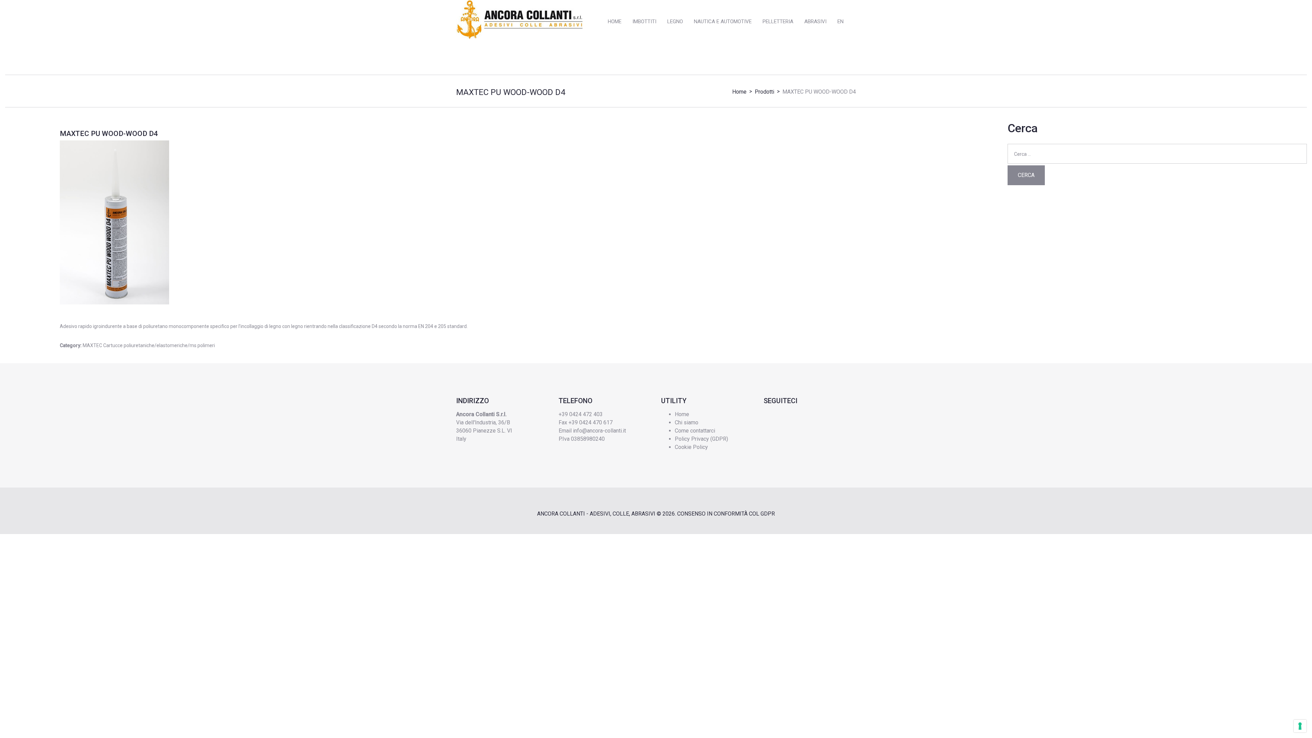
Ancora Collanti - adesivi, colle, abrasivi (596, 513)
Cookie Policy (691, 447)
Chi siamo (686, 422)
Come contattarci (695, 430)
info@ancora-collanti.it (599, 430)
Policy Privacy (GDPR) (701, 439)
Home (739, 91)
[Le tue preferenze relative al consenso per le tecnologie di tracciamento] (1300, 726)
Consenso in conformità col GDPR (726, 513)
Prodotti (764, 91)
